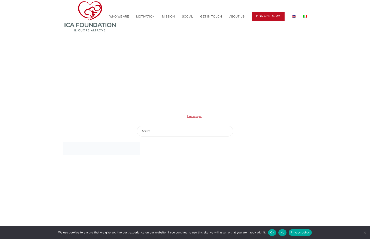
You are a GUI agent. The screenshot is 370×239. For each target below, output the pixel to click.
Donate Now (268, 16)
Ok (272, 232)
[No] (365, 232)
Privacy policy (300, 232)
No (282, 232)
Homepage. (194, 116)
